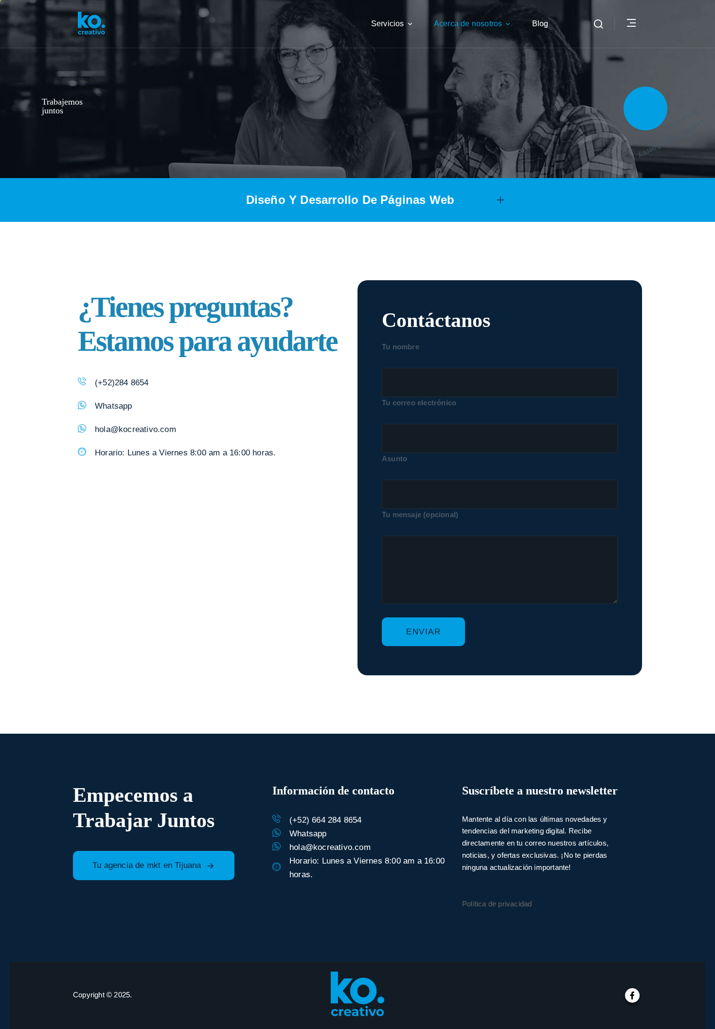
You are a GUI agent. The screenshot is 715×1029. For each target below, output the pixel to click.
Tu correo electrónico (419, 402)
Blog (540, 23)
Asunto (394, 458)
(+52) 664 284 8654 (325, 820)
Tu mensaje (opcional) (420, 514)
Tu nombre (400, 347)
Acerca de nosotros (468, 23)
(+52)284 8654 (122, 382)
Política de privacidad (497, 904)
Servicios (387, 23)
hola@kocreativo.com (135, 429)
